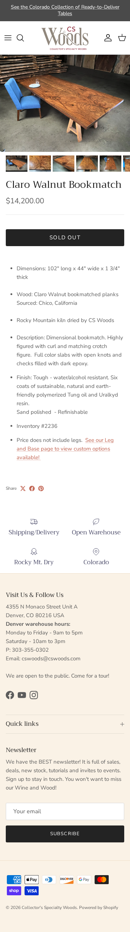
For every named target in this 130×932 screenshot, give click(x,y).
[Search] (24, 38)
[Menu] (8, 38)
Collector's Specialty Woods (49, 907)
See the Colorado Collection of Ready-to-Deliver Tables (65, 10)
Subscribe (64, 834)
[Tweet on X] (23, 488)
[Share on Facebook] (32, 488)
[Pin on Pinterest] (41, 488)
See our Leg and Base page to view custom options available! (65, 448)
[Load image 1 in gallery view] (65, 103)
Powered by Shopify (98, 907)
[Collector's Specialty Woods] (65, 38)
